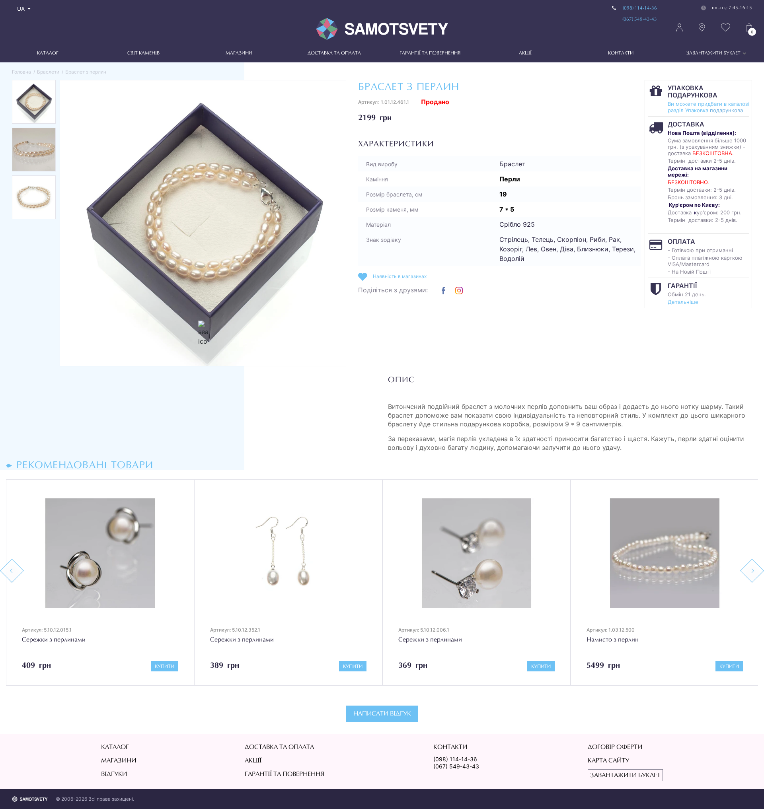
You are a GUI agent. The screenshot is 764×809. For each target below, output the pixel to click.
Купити (164, 666)
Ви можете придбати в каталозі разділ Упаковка (708, 107)
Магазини (239, 53)
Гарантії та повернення (430, 53)
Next (752, 571)
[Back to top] (746, 791)
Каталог (47, 53)
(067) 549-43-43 (639, 19)
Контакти (620, 53)
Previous (12, 571)
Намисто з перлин (613, 640)
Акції (525, 53)
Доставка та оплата (334, 53)
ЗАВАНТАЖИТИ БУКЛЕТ (713, 53)
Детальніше (683, 302)
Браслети (48, 72)
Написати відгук (382, 714)
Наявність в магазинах (400, 276)
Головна (21, 72)
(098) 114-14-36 (640, 8)
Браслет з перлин (85, 72)
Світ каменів (143, 53)
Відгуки (114, 774)
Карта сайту (608, 761)
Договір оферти (615, 747)
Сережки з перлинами (54, 640)
